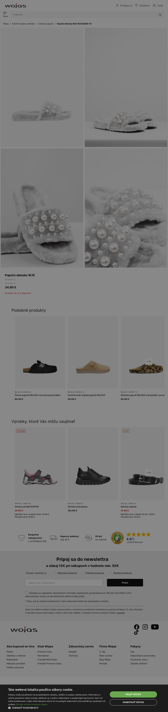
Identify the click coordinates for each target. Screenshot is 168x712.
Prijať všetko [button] (133, 694)
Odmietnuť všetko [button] (133, 702)
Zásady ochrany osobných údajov (32, 704)
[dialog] (84, 356)
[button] (57, 708)
